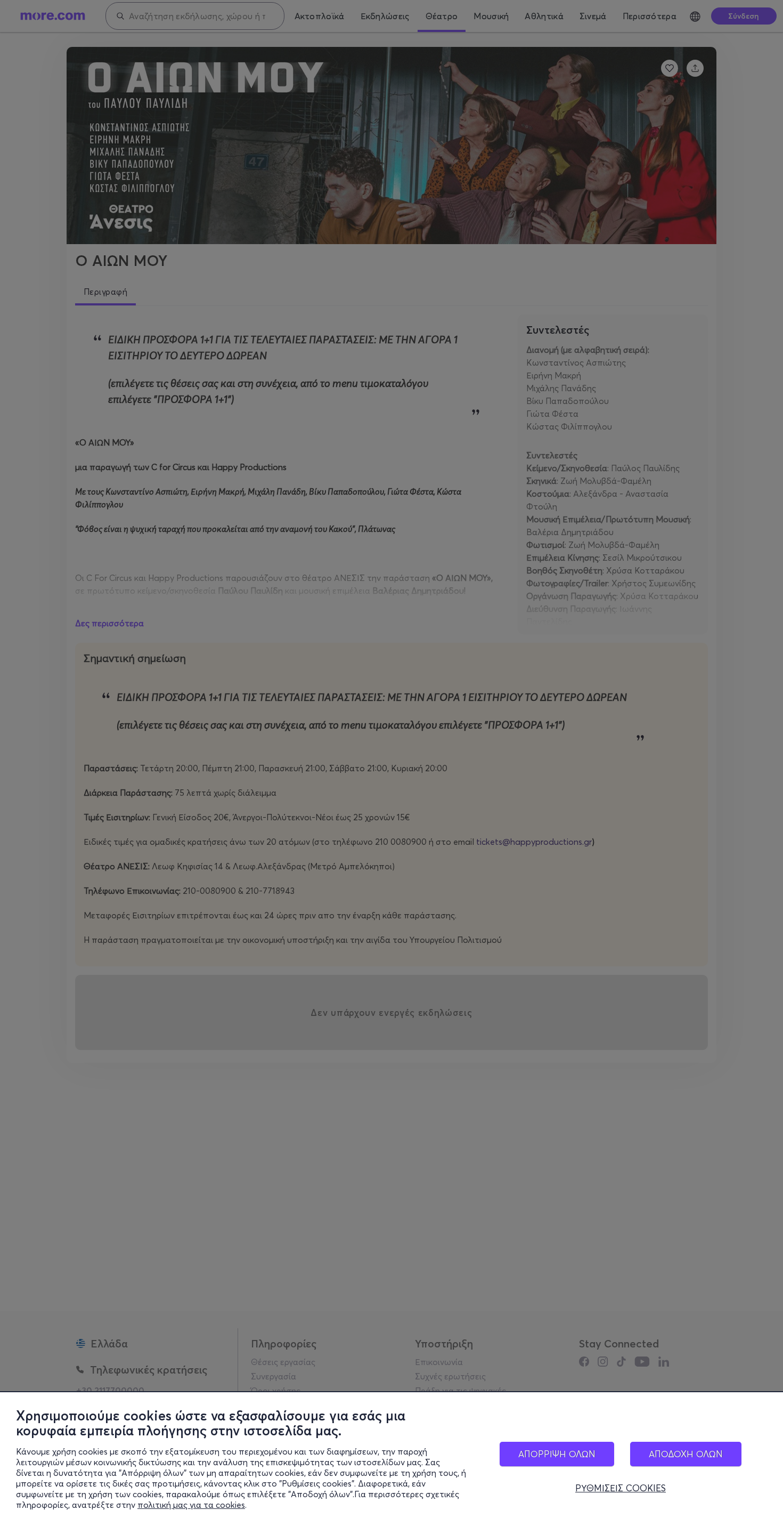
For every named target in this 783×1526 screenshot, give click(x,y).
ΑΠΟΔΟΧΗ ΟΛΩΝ (686, 1453)
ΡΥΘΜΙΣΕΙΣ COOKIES (620, 1488)
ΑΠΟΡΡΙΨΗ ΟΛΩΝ (557, 1453)
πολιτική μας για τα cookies (191, 1504)
